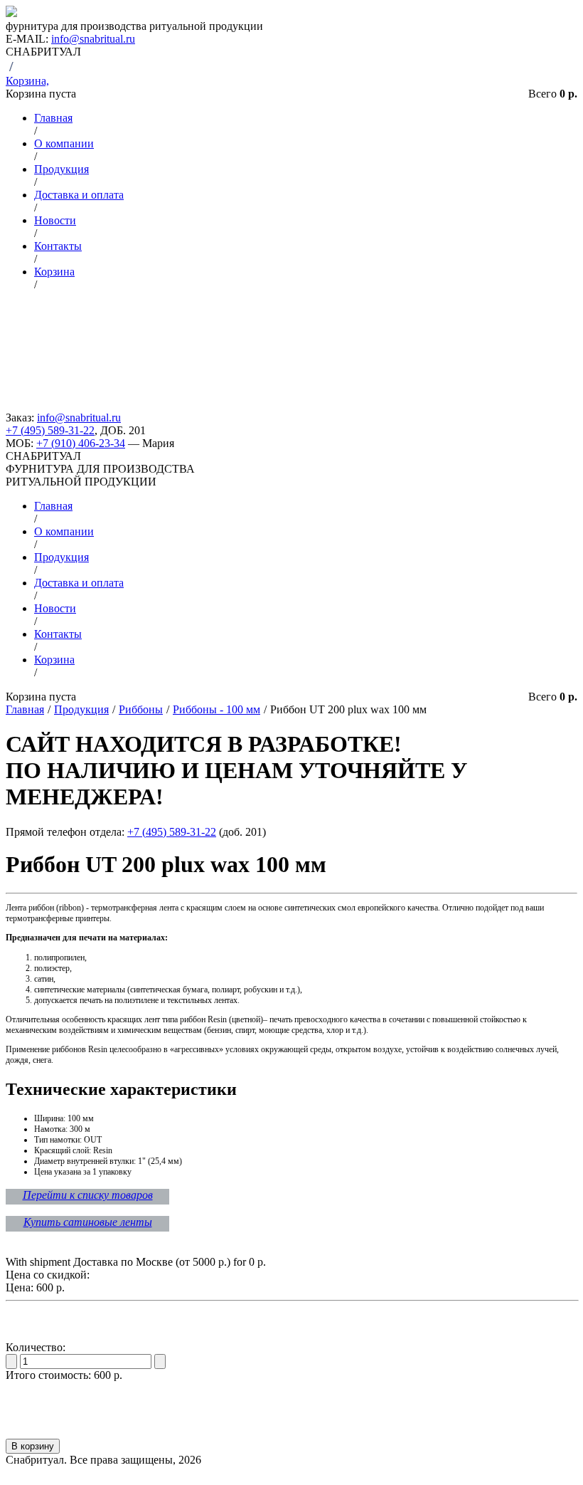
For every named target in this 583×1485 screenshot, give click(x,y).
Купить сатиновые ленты (87, 1222)
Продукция (61, 169)
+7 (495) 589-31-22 (50, 430)
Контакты (58, 246)
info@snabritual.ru (93, 39)
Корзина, (27, 81)
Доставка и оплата (79, 195)
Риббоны (141, 709)
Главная (53, 118)
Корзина (54, 272)
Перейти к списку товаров (88, 1195)
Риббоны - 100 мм (216, 709)
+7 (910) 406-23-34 (80, 443)
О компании (64, 143)
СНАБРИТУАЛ (43, 456)
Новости (55, 220)
